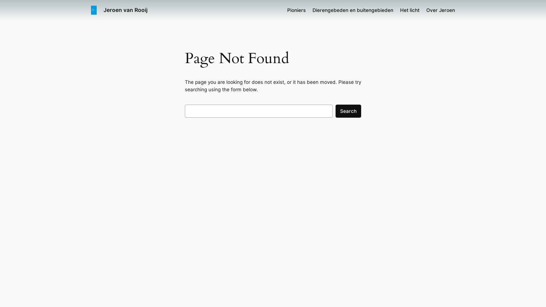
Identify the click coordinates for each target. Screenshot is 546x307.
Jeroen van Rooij (126, 10)
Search (348, 111)
